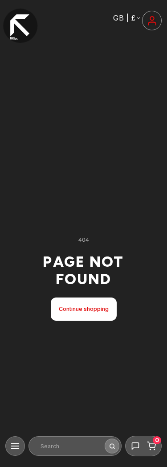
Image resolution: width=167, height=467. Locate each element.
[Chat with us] (135, 446)
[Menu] (15, 446)
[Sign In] (152, 20)
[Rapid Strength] (20, 26)
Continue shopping (84, 309)
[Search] (112, 446)
